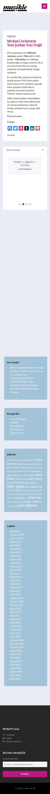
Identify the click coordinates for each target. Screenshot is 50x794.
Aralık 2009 (15, 668)
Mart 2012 (15, 573)
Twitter (8, 738)
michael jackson (15, 490)
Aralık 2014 (15, 556)
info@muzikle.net (13, 741)
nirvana (19, 494)
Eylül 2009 (15, 679)
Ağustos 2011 (16, 598)
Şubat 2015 (15, 549)
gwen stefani (12, 475)
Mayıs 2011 (15, 609)
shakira (21, 502)
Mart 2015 (15, 545)
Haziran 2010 (16, 647)
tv (12, 506)
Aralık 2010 (15, 626)
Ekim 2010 (15, 633)
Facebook (10, 735)
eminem (26, 471)
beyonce (12, 463)
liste (27, 487)
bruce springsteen (26, 468)
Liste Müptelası (17, 426)
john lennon (29, 475)
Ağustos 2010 (17, 640)
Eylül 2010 (15, 637)
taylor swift (31, 501)
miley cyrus (37, 490)
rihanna (34, 497)
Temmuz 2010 (17, 644)
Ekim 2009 (15, 675)
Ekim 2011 (15, 591)
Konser (19, 482)
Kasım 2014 (16, 559)
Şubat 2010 (15, 661)
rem (26, 498)
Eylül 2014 (15, 563)
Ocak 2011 (15, 623)
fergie (31, 471)
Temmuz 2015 (17, 535)
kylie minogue (31, 483)
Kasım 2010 (16, 630)
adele (9, 460)
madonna (36, 486)
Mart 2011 (15, 616)
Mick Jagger (27, 490)
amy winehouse (26, 460)
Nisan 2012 (15, 570)
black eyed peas (26, 464)
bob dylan (37, 464)
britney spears (13, 467)
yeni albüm (27, 505)
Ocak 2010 (15, 665)
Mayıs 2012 (15, 566)
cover (35, 468)
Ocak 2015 (15, 552)
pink (12, 498)
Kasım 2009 (16, 672)
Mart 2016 (15, 531)
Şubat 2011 (15, 619)
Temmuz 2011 (17, 601)
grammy (38, 471)
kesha (10, 482)
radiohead (19, 498)
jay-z (21, 475)
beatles (37, 459)
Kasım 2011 (16, 587)
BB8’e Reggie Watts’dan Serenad (26, 368)
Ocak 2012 (15, 580)
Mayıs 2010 (15, 651)
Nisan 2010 (15, 654)
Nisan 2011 (15, 612)
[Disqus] (25, 250)
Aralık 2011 (15, 584)
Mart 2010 (15, 658)
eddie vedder (17, 471)
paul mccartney (30, 494)
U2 (15, 506)
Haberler (11, 36)
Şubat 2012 (15, 577)
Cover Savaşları (18, 419)
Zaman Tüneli (17, 433)
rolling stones (12, 502)
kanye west (22, 479)
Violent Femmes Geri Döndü (24, 385)
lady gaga (15, 486)
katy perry (35, 478)
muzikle (11, 135)
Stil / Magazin (16, 429)
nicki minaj (11, 494)
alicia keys (16, 460)
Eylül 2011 (15, 594)
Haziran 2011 (16, 605)
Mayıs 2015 (15, 542)
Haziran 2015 (16, 538)
